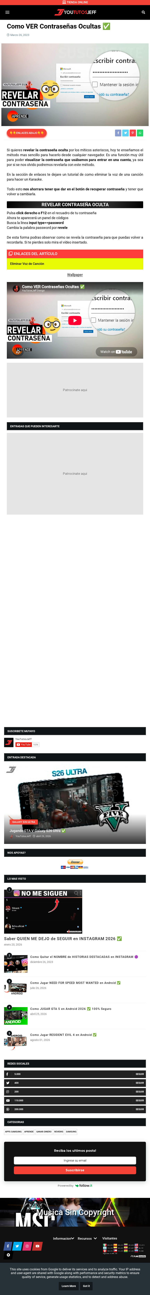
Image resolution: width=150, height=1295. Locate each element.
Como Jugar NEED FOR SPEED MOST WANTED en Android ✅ (75, 983)
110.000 (18, 1100)
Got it (86, 1286)
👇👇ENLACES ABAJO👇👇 (27, 132)
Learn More (69, 1286)
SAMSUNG (71, 1131)
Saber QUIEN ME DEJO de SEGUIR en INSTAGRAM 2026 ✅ (63, 938)
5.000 (17, 1074)
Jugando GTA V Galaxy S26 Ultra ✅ (38, 831)
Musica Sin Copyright (75, 1212)
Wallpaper (75, 275)
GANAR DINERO (44, 1131)
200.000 (18, 1109)
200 (16, 1091)
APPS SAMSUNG (13, 1131)
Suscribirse (75, 1170)
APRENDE (29, 1131)
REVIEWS (58, 1131)
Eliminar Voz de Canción (27, 264)
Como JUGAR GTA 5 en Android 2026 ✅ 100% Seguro (71, 1009)
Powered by (65, 1185)
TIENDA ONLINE (77, 2)
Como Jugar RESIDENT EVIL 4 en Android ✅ (63, 1035)
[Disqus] (75, 568)
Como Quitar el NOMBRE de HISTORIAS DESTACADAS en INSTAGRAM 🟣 (84, 957)
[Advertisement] (75, 390)
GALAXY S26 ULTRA (23, 821)
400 (16, 1083)
